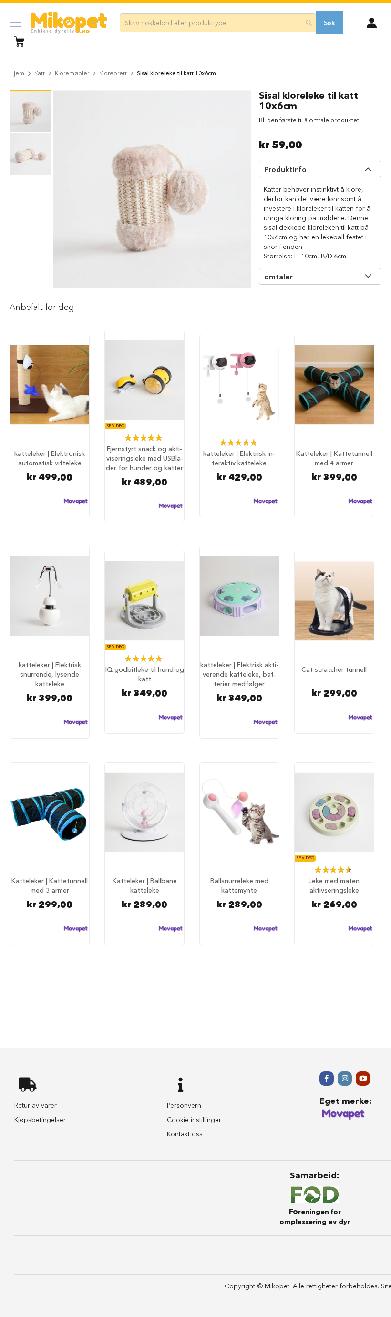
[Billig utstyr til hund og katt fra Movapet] (343, 1118)
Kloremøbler (72, 73)
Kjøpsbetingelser (40, 1119)
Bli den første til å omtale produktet (309, 119)
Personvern (184, 1105)
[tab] (320, 169)
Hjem (17, 73)
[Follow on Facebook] (326, 1078)
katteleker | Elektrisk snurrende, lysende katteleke (50, 674)
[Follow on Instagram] (345, 1078)
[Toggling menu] (15, 23)
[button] (372, 22)
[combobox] (218, 22)
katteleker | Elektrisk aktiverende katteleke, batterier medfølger (239, 674)
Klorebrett (113, 73)
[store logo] (69, 23)
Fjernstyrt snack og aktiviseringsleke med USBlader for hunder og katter (144, 458)
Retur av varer (35, 1105)
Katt (39, 73)
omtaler (278, 276)
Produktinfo (285, 169)
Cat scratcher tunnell (334, 669)
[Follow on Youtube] (363, 1078)
